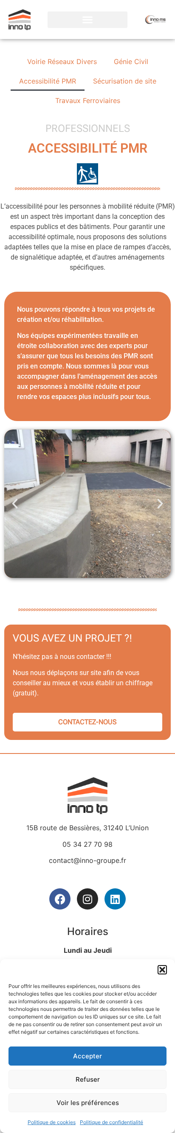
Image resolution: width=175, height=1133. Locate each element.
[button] (162, 970)
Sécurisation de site (124, 81)
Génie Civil (131, 61)
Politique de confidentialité (111, 1122)
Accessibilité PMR (47, 81)
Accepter (87, 1056)
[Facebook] (60, 899)
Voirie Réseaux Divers (62, 61)
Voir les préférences (87, 1103)
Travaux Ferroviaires (87, 100)
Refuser (88, 1079)
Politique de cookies (52, 1122)
